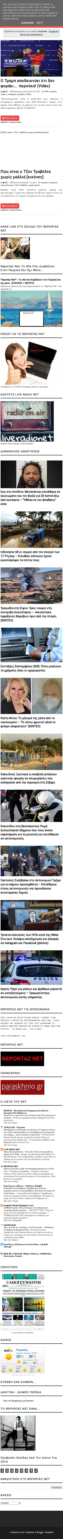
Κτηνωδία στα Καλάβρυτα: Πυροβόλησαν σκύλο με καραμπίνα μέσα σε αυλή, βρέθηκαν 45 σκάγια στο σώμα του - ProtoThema (30, 1190)
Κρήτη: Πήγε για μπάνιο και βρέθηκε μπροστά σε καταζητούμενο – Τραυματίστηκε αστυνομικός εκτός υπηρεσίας (31, 993)
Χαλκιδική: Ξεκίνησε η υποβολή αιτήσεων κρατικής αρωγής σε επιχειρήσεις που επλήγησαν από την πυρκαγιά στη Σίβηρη (29, 778)
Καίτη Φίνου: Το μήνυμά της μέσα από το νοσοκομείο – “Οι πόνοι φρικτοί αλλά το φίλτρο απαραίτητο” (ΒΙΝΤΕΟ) (28, 722)
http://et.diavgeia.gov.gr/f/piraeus (18, 1401)
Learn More (27, 23)
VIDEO (28, 94)
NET (6, 91)
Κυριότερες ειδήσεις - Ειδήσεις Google (23, 1186)
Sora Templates (27, 1532)
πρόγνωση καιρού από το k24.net (22, 1375)
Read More (11, 118)
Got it (40, 23)
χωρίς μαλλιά (34, 185)
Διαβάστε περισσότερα (11, 122)
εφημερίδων (30, 1332)
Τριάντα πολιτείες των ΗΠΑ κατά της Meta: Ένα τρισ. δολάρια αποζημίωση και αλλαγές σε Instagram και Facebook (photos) (30, 939)
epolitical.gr (10, 1225)
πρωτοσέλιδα (18, 1332)
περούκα (53, 91)
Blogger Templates (45, 1532)
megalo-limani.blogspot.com (18, 1205)
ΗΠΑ (46, 91)
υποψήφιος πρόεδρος (16, 94)
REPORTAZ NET (11, 1166)
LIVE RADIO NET (12, 1149)
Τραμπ (3, 94)
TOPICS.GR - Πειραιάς (14, 1127)
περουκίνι (53, 182)
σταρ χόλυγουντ (7, 185)
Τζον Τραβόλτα (21, 185)
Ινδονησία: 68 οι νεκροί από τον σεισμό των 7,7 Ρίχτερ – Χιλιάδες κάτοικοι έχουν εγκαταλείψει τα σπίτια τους (30, 556)
